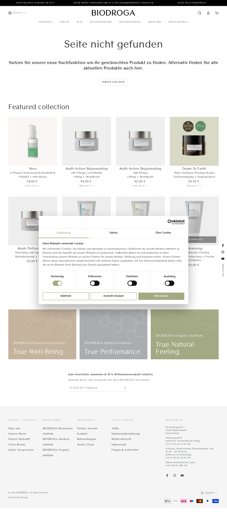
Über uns (14, 428)
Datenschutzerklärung (126, 434)
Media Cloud (85, 445)
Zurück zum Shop (113, 82)
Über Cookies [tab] (163, 233)
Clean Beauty (17, 445)
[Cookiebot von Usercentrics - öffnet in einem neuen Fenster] (170, 222)
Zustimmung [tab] (63, 233)
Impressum (119, 445)
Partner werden (87, 428)
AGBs (115, 428)
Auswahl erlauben (113, 296)
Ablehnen (65, 296)
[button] (199, 13)
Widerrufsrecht (121, 439)
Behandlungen (86, 439)
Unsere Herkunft (19, 439)
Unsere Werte (17, 434)
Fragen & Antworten (125, 450)
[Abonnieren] (126, 388)
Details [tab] (113, 233)
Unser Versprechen (21, 450)
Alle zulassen (161, 296)
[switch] (95, 283)
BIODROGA (22, 493)
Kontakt (82, 434)
